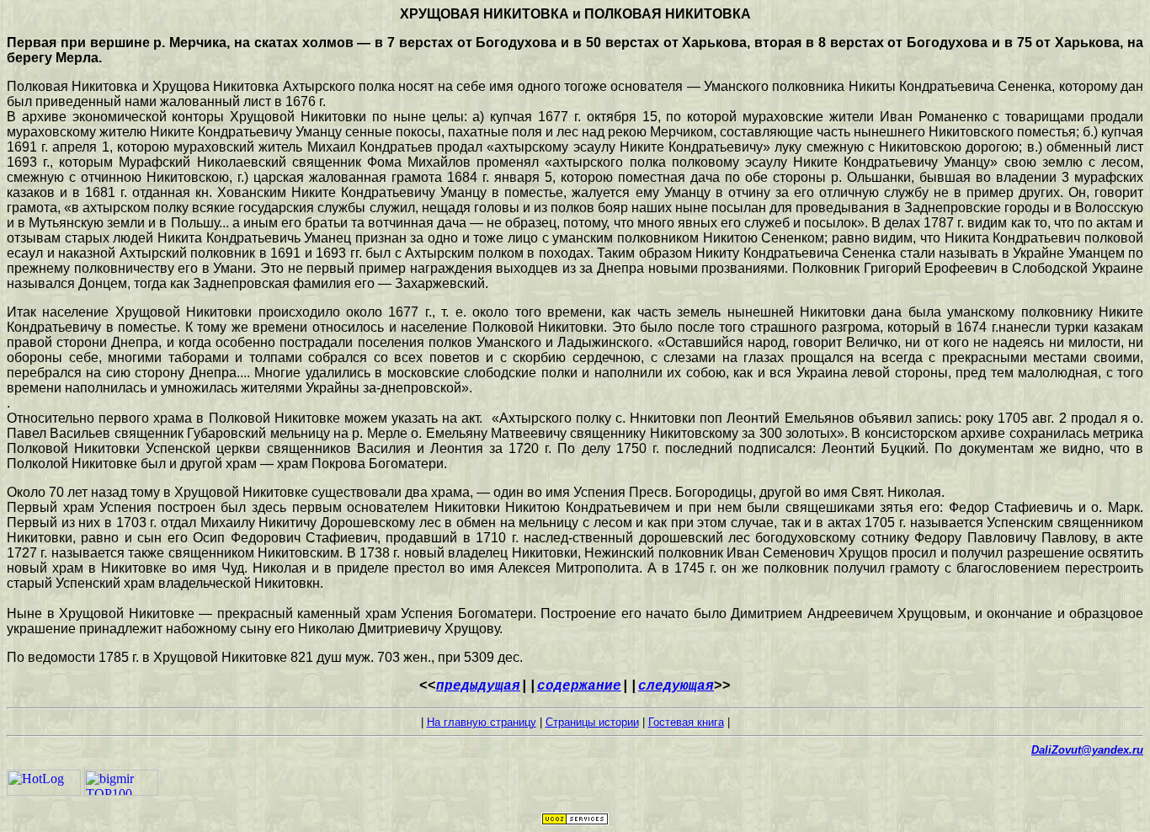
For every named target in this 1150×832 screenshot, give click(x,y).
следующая (676, 686)
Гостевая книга (686, 722)
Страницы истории (592, 722)
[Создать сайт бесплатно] (575, 820)
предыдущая (478, 686)
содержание (579, 686)
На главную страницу (481, 722)
